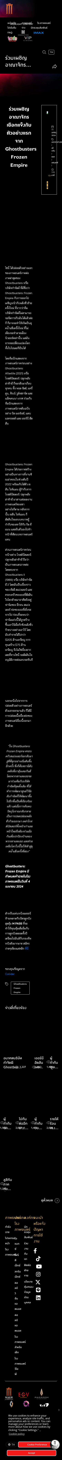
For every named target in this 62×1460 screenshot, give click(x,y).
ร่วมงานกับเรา (26, 1251)
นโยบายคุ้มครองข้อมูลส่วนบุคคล (28, 1292)
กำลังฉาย (8, 1229)
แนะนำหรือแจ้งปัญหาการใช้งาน (39, 1229)
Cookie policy (17, 1433)
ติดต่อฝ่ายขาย (27, 1270)
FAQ (10, 32)
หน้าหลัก (12, 23)
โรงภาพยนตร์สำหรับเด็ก (20, 1344)
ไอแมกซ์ (17, 1244)
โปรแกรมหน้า (10, 1240)
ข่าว (23, 28)
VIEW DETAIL (47, 185)
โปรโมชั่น (12, 28)
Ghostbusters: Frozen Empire (20, 988)
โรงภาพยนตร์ (44, 23)
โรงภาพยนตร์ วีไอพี (20, 1366)
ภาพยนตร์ (27, 23)
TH (13, 1444)
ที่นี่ (27, 948)
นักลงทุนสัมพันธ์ (39, 28)
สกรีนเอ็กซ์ (18, 1274)
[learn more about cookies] (26, 1434)
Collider (9, 974)
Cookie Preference (37, 1444)
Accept (31, 1452)
